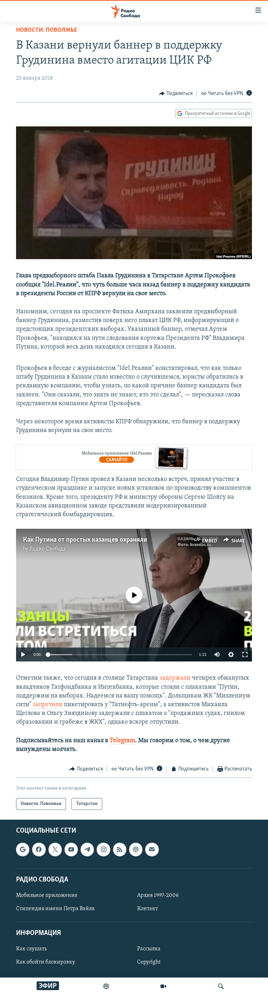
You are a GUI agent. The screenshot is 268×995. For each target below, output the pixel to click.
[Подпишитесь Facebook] (38, 849)
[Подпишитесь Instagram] (103, 849)
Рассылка (149, 949)
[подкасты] (106, 986)
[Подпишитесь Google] (22, 849)
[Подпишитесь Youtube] (71, 849)
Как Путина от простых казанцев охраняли (85, 539)
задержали (175, 678)
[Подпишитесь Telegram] (87, 849)
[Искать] (220, 986)
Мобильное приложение (46, 895)
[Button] (176, 93)
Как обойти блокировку (45, 962)
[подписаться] (151, 849)
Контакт (147, 909)
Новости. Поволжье (46, 30)
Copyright (149, 962)
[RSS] (119, 849)
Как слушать (31, 949)
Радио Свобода (47, 549)
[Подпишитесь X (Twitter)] (55, 849)
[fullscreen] (245, 654)
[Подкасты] (135, 849)
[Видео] (163, 986)
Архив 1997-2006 (158, 895)
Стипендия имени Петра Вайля (55, 909)
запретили (48, 705)
